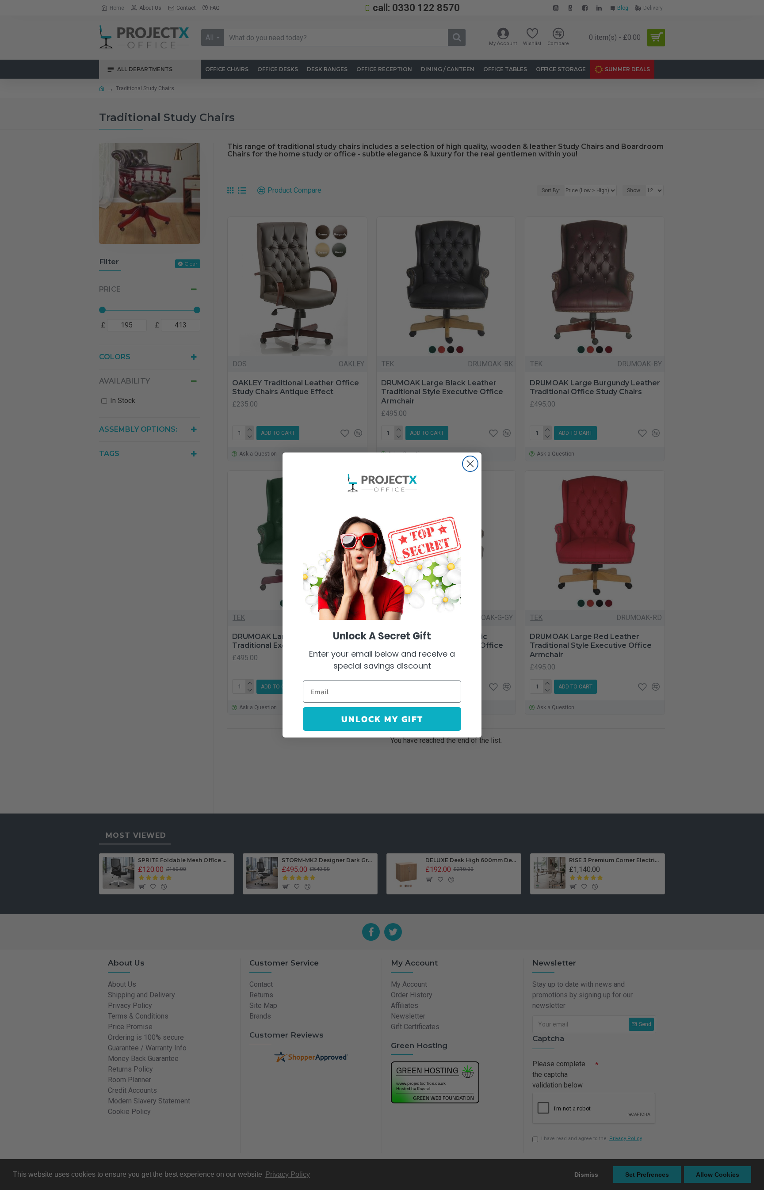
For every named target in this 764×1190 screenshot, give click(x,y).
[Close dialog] (470, 463)
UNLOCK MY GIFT (382, 719)
